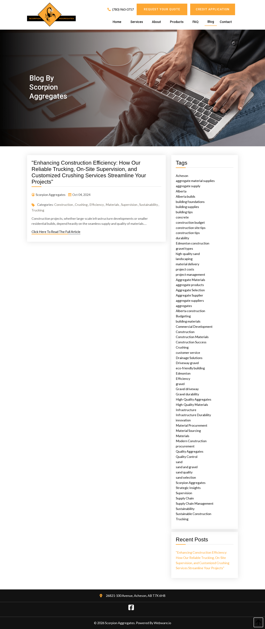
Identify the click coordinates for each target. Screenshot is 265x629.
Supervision (129, 205)
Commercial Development (194, 327)
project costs (185, 269)
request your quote (162, 9)
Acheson (182, 176)
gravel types (184, 248)
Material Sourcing (188, 431)
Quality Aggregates (189, 451)
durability (182, 238)
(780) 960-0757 (123, 9)
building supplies (187, 207)
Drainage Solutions (189, 358)
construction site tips (191, 228)
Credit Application (212, 9)
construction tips (188, 233)
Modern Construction (191, 441)
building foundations (190, 202)
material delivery (187, 264)
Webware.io (162, 623)
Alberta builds (185, 196)
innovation (183, 420)
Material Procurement (191, 425)
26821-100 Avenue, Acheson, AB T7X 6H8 (135, 596)
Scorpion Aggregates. (120, 623)
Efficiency (96, 205)
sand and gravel (187, 467)
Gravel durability (187, 394)
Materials (112, 205)
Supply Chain (185, 498)
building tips (184, 212)
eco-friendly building (190, 368)
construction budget (190, 222)
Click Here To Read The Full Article (56, 232)
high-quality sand (188, 254)
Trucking (38, 210)
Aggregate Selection (190, 290)
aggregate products (190, 285)
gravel (180, 384)
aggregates (184, 306)
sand (179, 462)
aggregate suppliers (190, 300)
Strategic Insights (188, 488)
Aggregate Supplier (189, 295)
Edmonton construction (192, 243)
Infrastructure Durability (193, 415)
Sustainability (148, 205)
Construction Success (191, 342)
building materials (188, 321)
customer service (188, 353)
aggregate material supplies (195, 181)
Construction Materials (192, 337)
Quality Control (186, 457)
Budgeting (183, 316)
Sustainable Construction (193, 514)
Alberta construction (190, 311)
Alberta (181, 191)
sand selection (186, 477)
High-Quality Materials (192, 405)
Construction (63, 205)
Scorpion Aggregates (191, 483)
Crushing (81, 205)
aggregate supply (188, 186)
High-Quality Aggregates (193, 399)
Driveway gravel (187, 363)
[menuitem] (117, 21)
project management (190, 274)
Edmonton (183, 373)
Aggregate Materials (190, 280)
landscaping (184, 259)
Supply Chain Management (194, 503)
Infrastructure (186, 410)
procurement (185, 446)
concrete (182, 217)
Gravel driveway (187, 389)
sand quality (184, 472)
